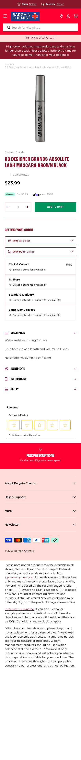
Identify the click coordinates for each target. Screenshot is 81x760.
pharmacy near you (20, 577)
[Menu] (5, 16)
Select (32, 4)
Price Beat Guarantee (19, 608)
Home (8, 64)
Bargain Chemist (24, 550)
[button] (76, 16)
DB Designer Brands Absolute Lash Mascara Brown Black (38, 67)
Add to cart (55, 207)
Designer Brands (14, 152)
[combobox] (40, 27)
